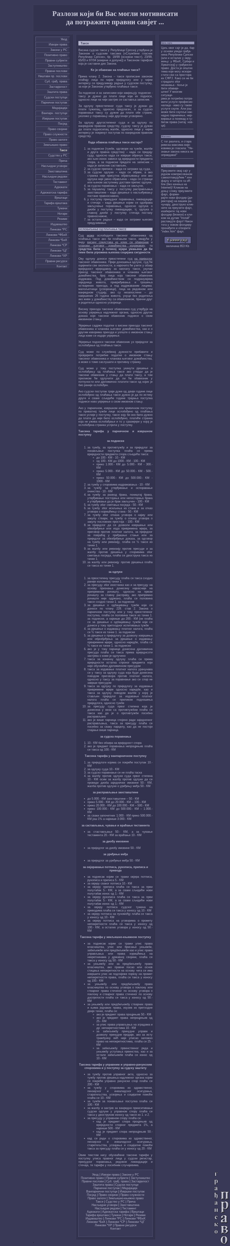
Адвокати (60, 187)
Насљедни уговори (54, 166)
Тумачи (62, 208)
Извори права (58, 44)
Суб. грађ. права (56, 81)
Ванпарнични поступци (101, 1191)
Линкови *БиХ (57, 240)
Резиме (62, 218)
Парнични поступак (54, 102)
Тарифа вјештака (55, 203)
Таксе (63, 150)
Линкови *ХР (58, 255)
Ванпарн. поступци (54, 113)
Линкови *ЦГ (58, 250)
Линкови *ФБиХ (56, 234)
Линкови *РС (58, 229)
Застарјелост (58, 86)
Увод (64, 39)
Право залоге (58, 139)
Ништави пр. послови (52, 76)
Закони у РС (58, 50)
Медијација (59, 108)
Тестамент (60, 182)
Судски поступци (55, 97)
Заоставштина (57, 171)
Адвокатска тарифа (53, 192)
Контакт (62, 266)
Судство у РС (57, 155)
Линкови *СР (58, 245)
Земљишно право (55, 144)
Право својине (57, 129)
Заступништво (57, 65)
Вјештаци (61, 197)
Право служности (55, 134)
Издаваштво (59, 224)
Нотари (62, 213)
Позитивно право (55, 55)
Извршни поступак (54, 118)
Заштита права (57, 92)
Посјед (62, 123)
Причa (63, 160)
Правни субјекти (56, 60)
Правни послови (56, 71)
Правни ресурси (56, 261)
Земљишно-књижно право (126, 1198)
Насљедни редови (54, 176)
